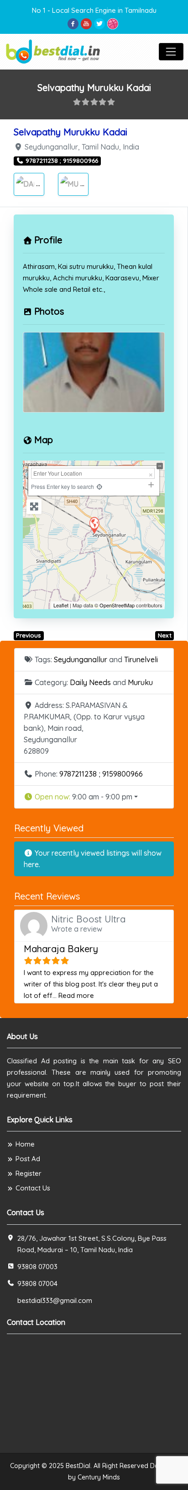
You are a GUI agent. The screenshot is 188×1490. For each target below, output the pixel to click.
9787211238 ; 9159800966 (101, 773)
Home (25, 1144)
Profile (48, 240)
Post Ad (28, 1158)
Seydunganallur (80, 659)
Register (29, 1173)
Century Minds (99, 1477)
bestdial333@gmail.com (54, 1300)
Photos (49, 311)
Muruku (96, 183)
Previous (28, 635)
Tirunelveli (141, 659)
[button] (94, 797)
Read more (76, 995)
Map (43, 439)
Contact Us (33, 1188)
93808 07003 (37, 1266)
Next (165, 635)
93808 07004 (37, 1283)
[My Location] (99, 486)
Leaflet (60, 605)
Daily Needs (90, 682)
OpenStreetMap (117, 605)
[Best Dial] (54, 50)
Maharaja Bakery (61, 948)
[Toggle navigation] (171, 51)
